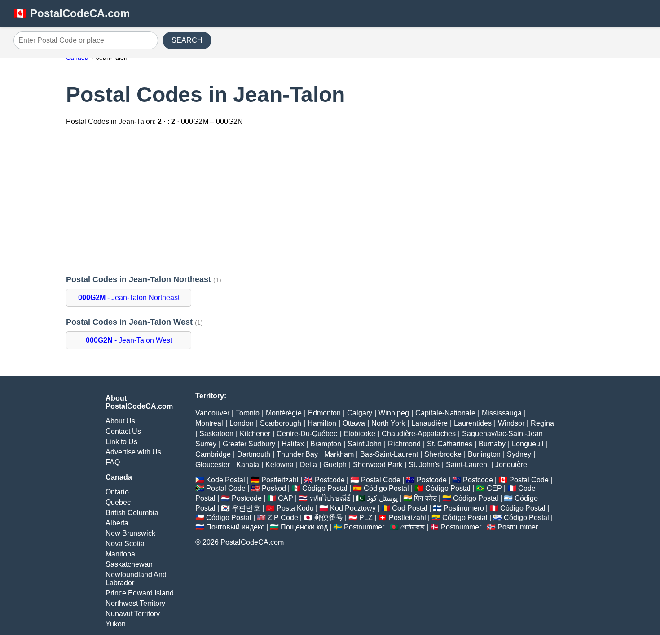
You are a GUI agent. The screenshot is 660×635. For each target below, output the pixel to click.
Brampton (325, 444)
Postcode (330, 480)
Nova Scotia (125, 543)
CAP (285, 498)
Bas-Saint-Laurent (389, 454)
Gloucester (212, 464)
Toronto (248, 413)
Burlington (484, 454)
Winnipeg (393, 413)
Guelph (335, 464)
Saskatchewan (129, 564)
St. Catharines (449, 444)
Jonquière (511, 464)
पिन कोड (425, 498)
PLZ (366, 517)
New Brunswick (130, 533)
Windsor (511, 423)
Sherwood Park (377, 464)
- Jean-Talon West (129, 340)
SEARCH (187, 40)
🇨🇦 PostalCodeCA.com (71, 13)
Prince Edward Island (140, 593)
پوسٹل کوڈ (382, 498)
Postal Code (380, 480)
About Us (120, 421)
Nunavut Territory (133, 613)
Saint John (365, 444)
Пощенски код (304, 527)
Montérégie (284, 413)
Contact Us (123, 431)
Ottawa (354, 423)
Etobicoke (359, 433)
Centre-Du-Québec (307, 433)
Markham (339, 454)
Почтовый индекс (235, 527)
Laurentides (473, 423)
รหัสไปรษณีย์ (330, 498)
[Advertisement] (330, 201)
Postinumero (464, 508)
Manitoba (120, 554)
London (241, 423)
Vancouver (212, 413)
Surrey (205, 444)
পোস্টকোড (412, 527)
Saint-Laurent (467, 464)
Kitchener (255, 433)
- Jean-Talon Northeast (129, 297)
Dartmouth (253, 454)
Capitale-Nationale (445, 413)
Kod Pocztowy (353, 508)
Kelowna (279, 464)
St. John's (424, 464)
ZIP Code (283, 517)
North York (388, 423)
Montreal (209, 423)
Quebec (118, 502)
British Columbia (132, 512)
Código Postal (325, 488)
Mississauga (502, 413)
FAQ (113, 462)
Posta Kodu (295, 508)
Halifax (293, 444)
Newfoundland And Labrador (136, 578)
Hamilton (322, 423)
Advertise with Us (133, 452)
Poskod (274, 488)
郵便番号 (328, 517)
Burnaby (492, 444)
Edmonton (324, 413)
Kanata (247, 464)
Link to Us (121, 441)
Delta (308, 464)
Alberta (117, 523)
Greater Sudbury (249, 444)
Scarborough (280, 423)
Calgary (359, 413)
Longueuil (528, 444)
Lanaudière (429, 423)
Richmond (404, 444)
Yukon (116, 624)
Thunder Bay (297, 454)
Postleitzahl (280, 480)
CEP (494, 488)
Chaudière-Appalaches (419, 433)
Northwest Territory (135, 603)
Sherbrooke (443, 454)
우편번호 (246, 508)
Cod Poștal (409, 508)
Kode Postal (225, 480)
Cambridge (213, 454)
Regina (542, 423)
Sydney (519, 454)
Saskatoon (216, 433)
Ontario (117, 492)
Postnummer (364, 527)
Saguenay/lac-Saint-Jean (502, 433)
